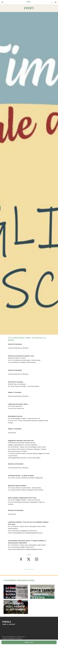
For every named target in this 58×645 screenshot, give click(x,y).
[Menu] (2, 2)
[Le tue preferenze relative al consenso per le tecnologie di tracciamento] (56, 643)
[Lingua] (55, 2)
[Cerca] (52, 2)
